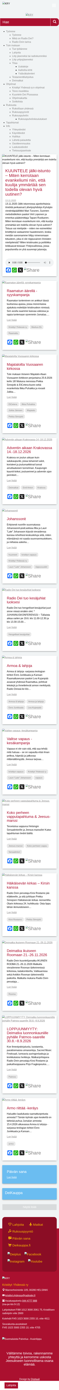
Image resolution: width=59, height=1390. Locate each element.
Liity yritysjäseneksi (22, 59)
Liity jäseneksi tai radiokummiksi (29, 56)
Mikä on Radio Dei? (22, 38)
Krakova (41, 487)
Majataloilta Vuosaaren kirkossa (25, 366)
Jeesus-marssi (16, 846)
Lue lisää (12, 320)
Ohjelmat (11, 84)
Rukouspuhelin (20, 115)
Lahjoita (16, 52)
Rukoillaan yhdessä (22, 108)
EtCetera (13, 404)
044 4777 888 (29, 1300)
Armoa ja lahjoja (36, 701)
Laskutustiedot (20, 147)
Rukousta (11, 105)
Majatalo (31, 410)
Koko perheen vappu (37, 846)
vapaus (38, 777)
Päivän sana (20, 1238)
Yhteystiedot (18, 129)
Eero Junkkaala (16, 707)
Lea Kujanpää (34, 707)
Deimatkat (17, 80)
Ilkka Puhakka (28, 404)
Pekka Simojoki (16, 416)
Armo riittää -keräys (22, 1108)
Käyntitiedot (18, 133)
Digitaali (35, 1379)
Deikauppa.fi (21, 1245)
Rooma (12, 994)
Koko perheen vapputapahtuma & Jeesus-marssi (29, 817)
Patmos (12, 1077)
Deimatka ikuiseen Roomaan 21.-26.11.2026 (27, 953)
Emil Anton (28, 487)
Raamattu (13, 333)
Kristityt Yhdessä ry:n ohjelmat (28, 87)
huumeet (13, 554)
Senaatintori (14, 852)
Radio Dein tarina (21, 42)
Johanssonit (16, 519)
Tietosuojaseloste (21, 150)
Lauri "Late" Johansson (20, 567)
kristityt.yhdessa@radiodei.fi (20, 1295)
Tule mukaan (13, 45)
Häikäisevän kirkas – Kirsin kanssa (28, 885)
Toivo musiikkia (20, 91)
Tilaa (14, 63)
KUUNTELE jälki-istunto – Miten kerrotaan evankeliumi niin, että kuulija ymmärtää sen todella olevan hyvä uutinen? (28, 182)
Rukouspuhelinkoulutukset (32, 119)
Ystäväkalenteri (26, 73)
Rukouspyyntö (22, 1231)
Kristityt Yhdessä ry (18, 327)
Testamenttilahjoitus (22, 77)
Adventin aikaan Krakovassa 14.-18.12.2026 (29, 450)
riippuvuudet (41, 567)
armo (11, 1143)
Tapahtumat (12, 122)
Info (8, 126)
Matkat (37, 1224)
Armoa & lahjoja (19, 666)
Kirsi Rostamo (15, 919)
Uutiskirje (23, 66)
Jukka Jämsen (15, 410)
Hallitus (16, 136)
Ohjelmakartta (19, 98)
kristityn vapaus (29, 554)
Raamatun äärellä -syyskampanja (22, 293)
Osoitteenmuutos (21, 143)
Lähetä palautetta (21, 140)
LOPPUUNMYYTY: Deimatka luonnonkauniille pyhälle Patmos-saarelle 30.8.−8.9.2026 (27, 1035)
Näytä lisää (29, 1207)
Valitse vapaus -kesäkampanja (19, 741)
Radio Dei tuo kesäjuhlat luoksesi (26, 600)
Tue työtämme (19, 49)
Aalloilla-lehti (25, 70)
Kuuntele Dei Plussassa (25, 94)
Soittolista (17, 101)
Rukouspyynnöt (20, 112)
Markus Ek (36, 327)
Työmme (10, 31)
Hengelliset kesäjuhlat (19, 634)
